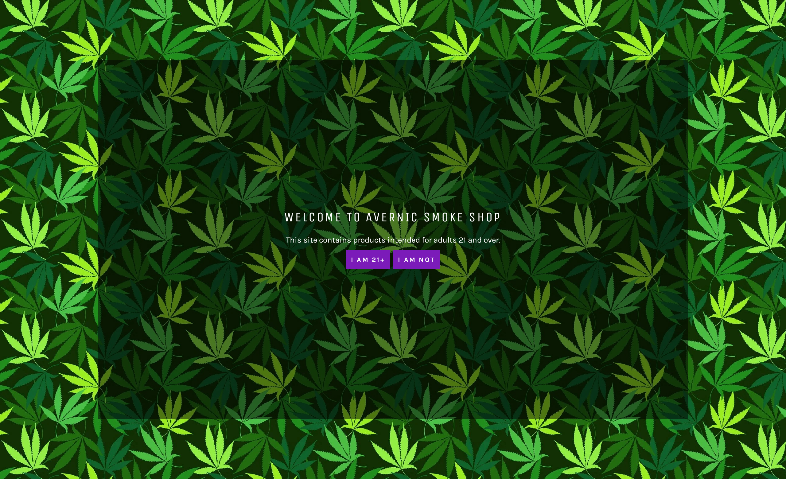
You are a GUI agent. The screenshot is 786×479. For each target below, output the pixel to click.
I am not (416, 259)
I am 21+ (368, 259)
